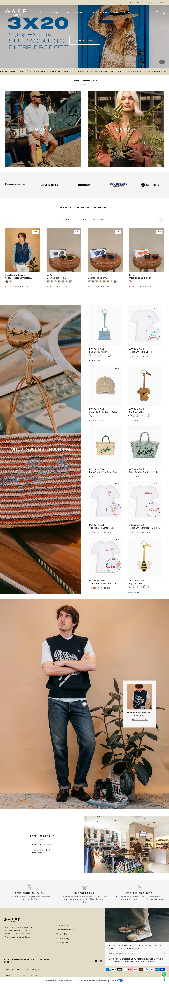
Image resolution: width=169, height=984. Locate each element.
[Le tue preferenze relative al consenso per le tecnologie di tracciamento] (164, 979)
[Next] (161, 219)
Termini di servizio (133, 962)
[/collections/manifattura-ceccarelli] (132, 184)
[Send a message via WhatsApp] (164, 974)
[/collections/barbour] (31, 184)
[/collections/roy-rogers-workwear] (66, 185)
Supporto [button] (62, 926)
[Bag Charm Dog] (144, 385)
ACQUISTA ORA (84, 40)
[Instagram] (101, 961)
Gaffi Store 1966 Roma (19, 975)
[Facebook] (96, 961)
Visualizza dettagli (140, 719)
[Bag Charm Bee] (144, 557)
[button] (68, 12)
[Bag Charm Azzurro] (105, 325)
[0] (84, 704)
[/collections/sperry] (97, 185)
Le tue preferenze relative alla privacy (96, 980)
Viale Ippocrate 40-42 (42, 844)
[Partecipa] (163, 953)
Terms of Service (64, 934)
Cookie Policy (62, 938)
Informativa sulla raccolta (59, 980)
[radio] (6, 281)
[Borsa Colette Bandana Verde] (144, 445)
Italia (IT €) (30, 969)
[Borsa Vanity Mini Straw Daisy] (105, 445)
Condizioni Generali (66, 930)
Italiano (11, 969)
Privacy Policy (63, 942)
